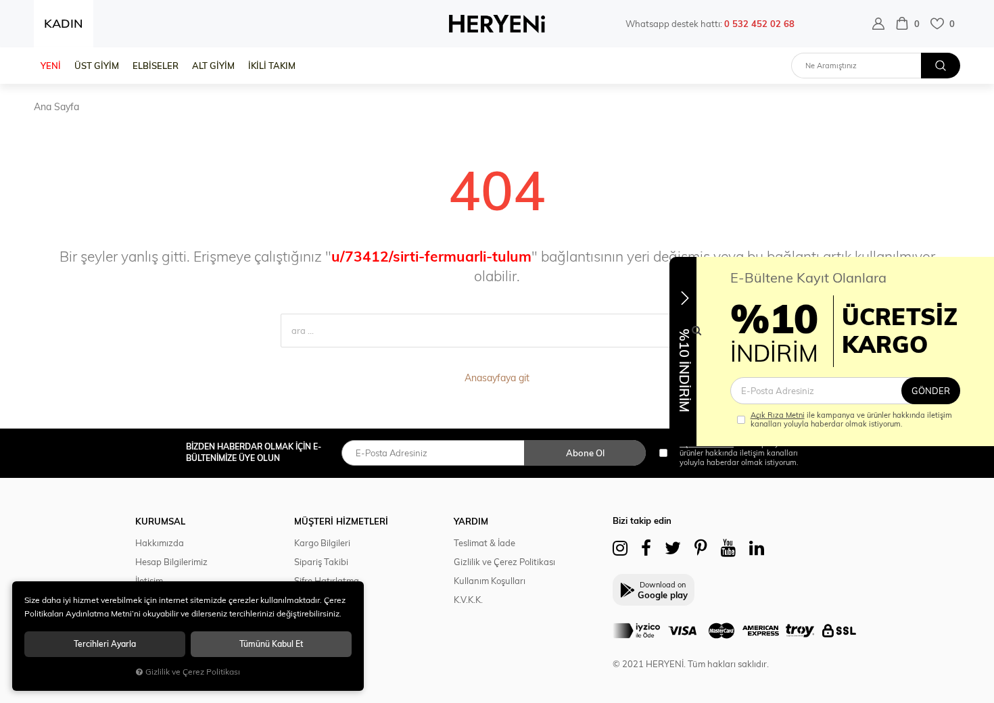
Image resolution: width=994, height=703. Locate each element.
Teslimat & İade (484, 542)
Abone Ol (585, 452)
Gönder (931, 390)
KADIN (63, 23)
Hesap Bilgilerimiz (171, 561)
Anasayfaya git (497, 378)
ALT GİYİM (213, 65)
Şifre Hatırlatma (326, 580)
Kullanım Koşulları (489, 580)
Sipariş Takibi (321, 561)
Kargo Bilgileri (322, 542)
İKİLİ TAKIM (271, 65)
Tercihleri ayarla (105, 644)
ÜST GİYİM (96, 65)
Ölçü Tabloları (322, 618)
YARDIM (471, 521)
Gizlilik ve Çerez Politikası (504, 561)
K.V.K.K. (468, 599)
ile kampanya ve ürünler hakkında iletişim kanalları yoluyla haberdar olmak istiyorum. (851, 420)
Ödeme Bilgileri (324, 599)
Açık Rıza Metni (778, 415)
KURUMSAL (160, 521)
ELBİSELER (156, 65)
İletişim (149, 580)
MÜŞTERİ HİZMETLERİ (341, 521)
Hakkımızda (159, 542)
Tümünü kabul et (271, 644)
